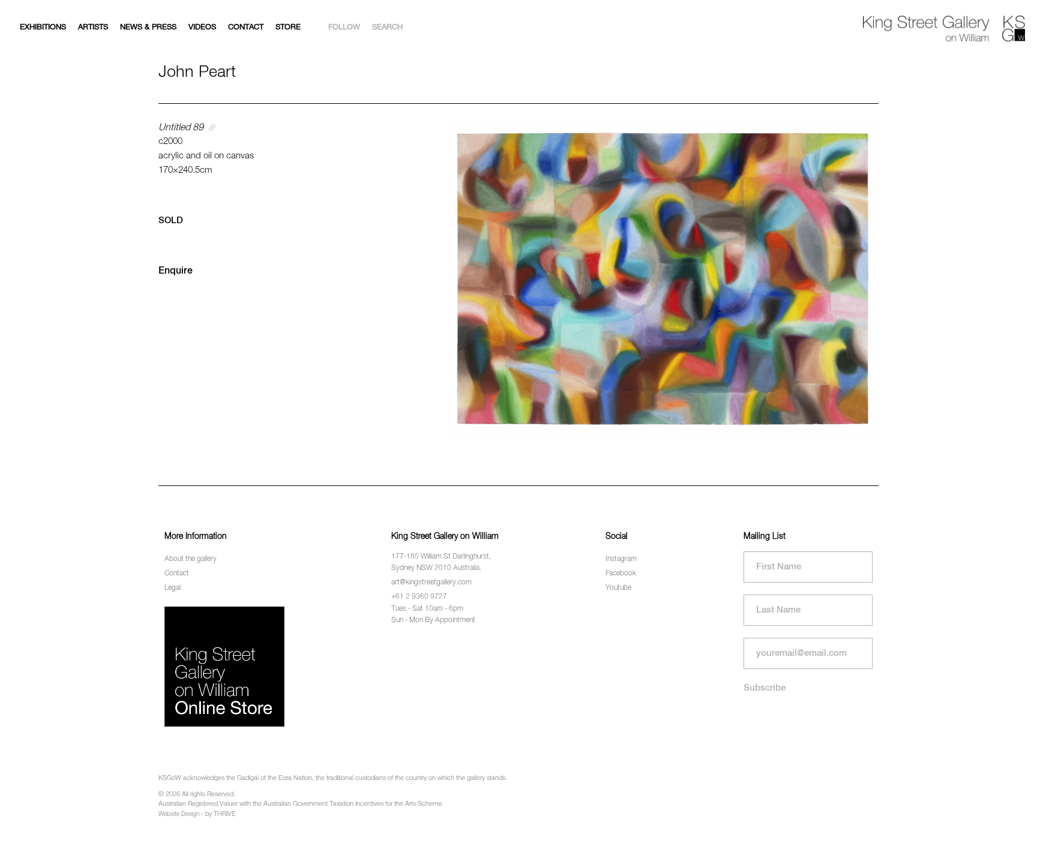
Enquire (175, 271)
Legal (172, 588)
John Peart (197, 72)
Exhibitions (43, 27)
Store (288, 27)
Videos (202, 27)
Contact (245, 27)
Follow (344, 27)
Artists (93, 27)
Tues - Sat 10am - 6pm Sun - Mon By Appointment (433, 614)
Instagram (621, 559)
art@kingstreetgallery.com (431, 582)
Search (387, 27)
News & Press (148, 27)
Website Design (178, 814)
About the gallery (190, 559)
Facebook (621, 573)
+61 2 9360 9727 (419, 597)
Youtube (618, 588)
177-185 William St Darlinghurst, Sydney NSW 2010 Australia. (441, 562)
